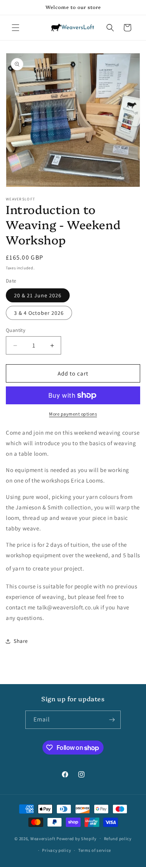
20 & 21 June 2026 (38, 295)
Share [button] (21, 640)
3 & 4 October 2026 (39, 312)
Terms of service (94, 850)
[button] (15, 27)
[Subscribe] (111, 720)
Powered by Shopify (76, 838)
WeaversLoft (43, 838)
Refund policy (118, 838)
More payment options (73, 414)
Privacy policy (56, 850)
